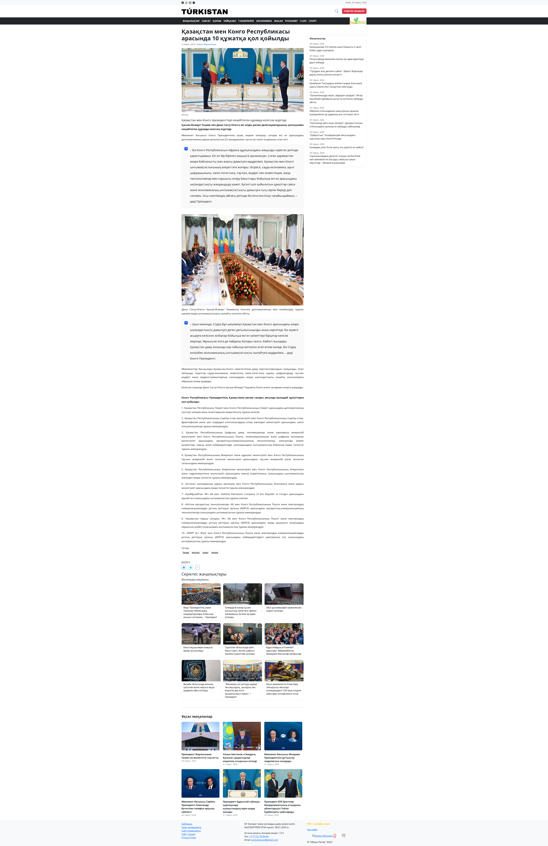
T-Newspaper (246, 21)
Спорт (313, 21)
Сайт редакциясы (191, 830)
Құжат (205, 552)
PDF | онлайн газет (318, 823)
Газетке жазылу (354, 11)
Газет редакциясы (191, 827)
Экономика (264, 21)
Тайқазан (229, 21)
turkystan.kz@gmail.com (264, 839)
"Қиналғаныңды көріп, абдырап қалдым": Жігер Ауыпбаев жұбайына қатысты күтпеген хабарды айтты (336, 99)
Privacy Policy (189, 837)
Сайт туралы (188, 834)
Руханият (291, 21)
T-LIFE (303, 21)
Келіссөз (196, 552)
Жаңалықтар (191, 21)
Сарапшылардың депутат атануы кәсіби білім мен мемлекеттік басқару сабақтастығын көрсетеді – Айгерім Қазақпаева (335, 159)
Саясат (206, 21)
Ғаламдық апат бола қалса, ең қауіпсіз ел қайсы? (337, 147)
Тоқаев (186, 552)
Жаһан (278, 21)
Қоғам (217, 21)
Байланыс (187, 823)
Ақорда (214, 552)
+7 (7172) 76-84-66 (259, 836)
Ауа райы (312, 829)
